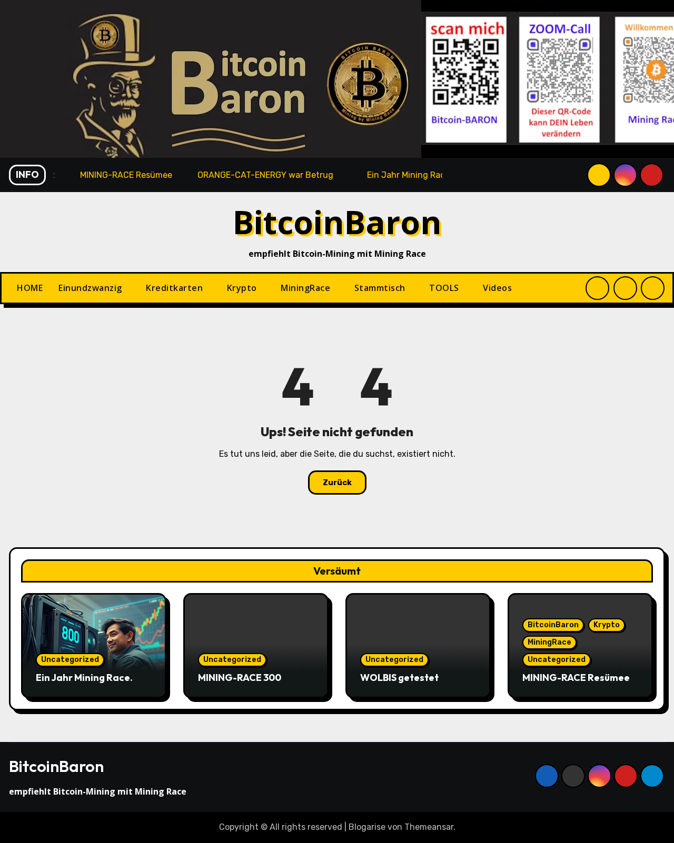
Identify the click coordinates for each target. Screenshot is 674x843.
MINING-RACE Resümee (576, 677)
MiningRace (307, 288)
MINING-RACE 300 (239, 677)
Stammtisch (381, 288)
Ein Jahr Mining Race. (84, 677)
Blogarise (367, 827)
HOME (30, 288)
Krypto (243, 288)
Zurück (337, 482)
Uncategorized (70, 659)
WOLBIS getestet (399, 677)
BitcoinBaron (337, 222)
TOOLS (445, 288)
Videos (497, 288)
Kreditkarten (175, 288)
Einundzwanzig (91, 288)
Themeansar (428, 827)
